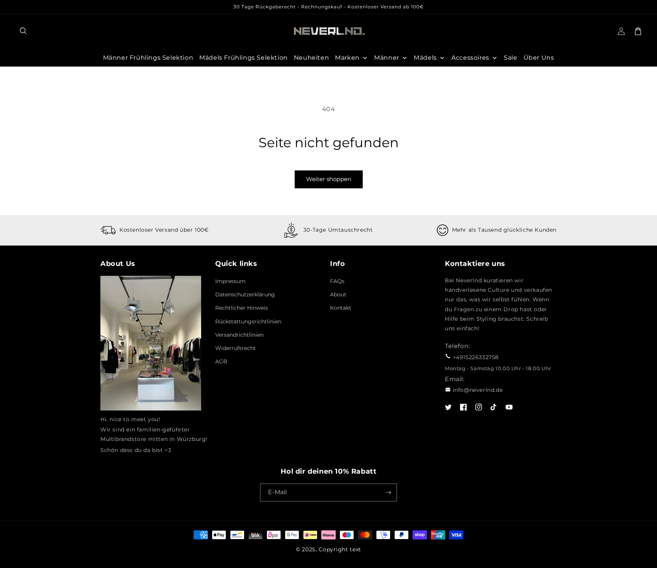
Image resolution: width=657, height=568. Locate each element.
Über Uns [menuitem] (539, 57)
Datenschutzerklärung (245, 294)
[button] (23, 31)
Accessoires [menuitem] (470, 57)
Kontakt (340, 307)
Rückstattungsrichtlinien (248, 321)
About (338, 294)
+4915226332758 (476, 357)
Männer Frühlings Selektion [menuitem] (148, 57)
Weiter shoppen (328, 179)
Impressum (230, 281)
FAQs (337, 281)
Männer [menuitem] (386, 57)
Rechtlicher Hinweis (241, 307)
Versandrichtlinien (239, 334)
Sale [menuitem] (510, 57)
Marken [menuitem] (347, 57)
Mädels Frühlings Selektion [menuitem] (243, 57)
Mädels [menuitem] (425, 57)
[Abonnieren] (388, 492)
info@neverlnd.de (478, 390)
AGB (221, 361)
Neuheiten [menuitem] (311, 57)
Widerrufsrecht (235, 348)
